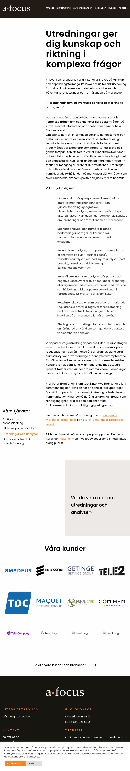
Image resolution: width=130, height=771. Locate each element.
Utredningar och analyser (20, 434)
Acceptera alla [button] (15, 763)
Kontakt (123, 8)
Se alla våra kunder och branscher (60, 665)
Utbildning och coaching (19, 428)
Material (65, 439)
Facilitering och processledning (13, 421)
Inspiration (100, 8)
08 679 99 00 (11, 737)
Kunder (112, 8)
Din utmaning (64, 8)
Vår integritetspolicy (16, 716)
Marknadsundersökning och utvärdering (18, 441)
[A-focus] (16, 8)
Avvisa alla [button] (34, 763)
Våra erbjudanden (82, 8)
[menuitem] (49, 8)
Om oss (50, 8)
